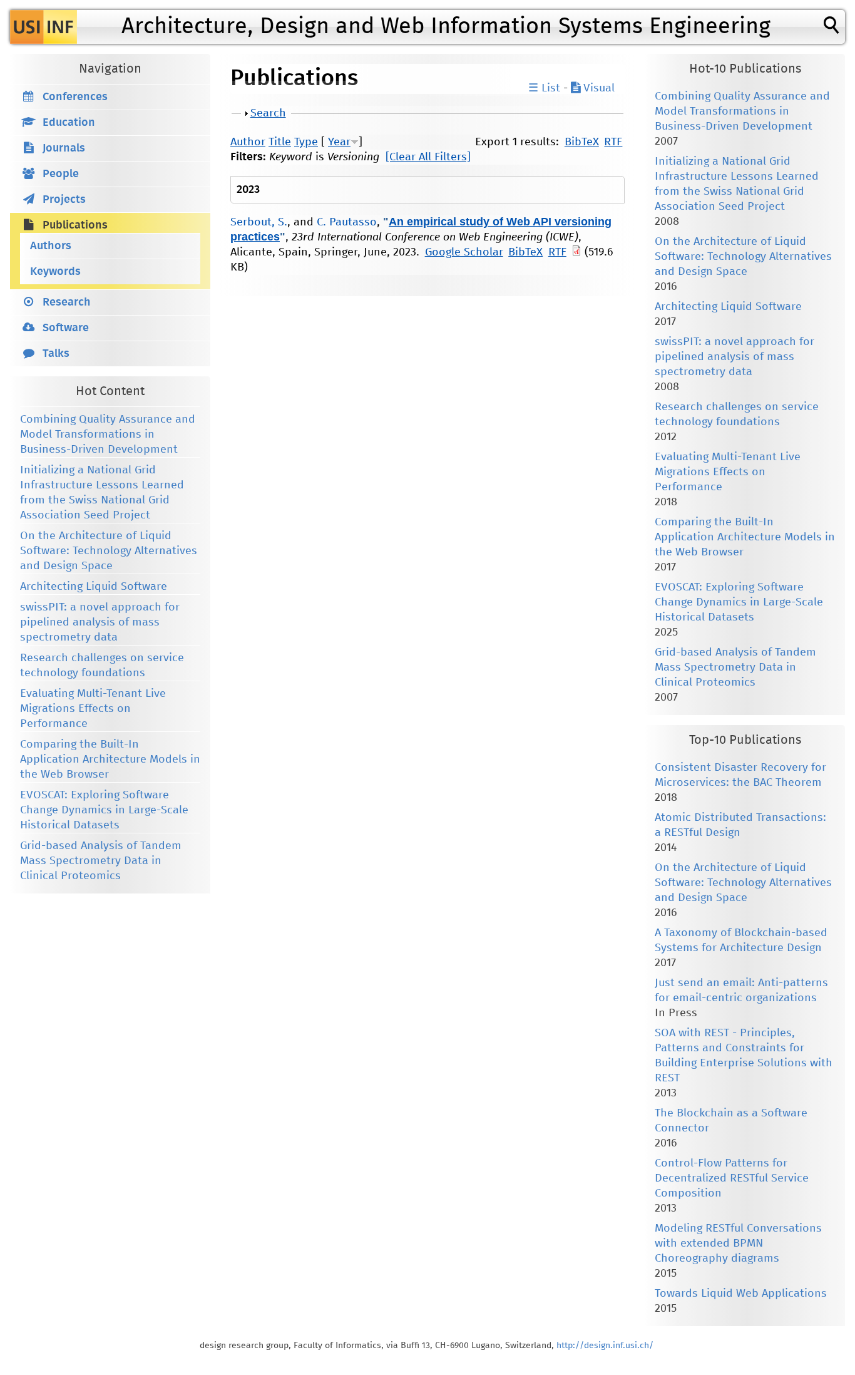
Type (306, 142)
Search (268, 113)
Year (339, 142)
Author (247, 142)
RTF (613, 142)
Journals (64, 148)
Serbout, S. (258, 222)
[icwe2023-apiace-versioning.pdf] (576, 252)
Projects (64, 199)
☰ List (544, 88)
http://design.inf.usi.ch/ (604, 1345)
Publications (75, 225)
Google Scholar (464, 252)
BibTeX (582, 142)
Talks (56, 353)
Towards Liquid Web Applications (741, 1293)
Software (66, 328)
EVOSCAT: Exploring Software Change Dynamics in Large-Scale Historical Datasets (104, 810)
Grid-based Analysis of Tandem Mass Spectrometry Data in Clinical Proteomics (101, 861)
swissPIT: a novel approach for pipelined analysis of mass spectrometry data (100, 622)
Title (280, 142)
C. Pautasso (347, 222)
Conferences (75, 97)
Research (67, 302)
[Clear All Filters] (428, 157)
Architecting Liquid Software (93, 586)
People (61, 174)
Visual (597, 88)
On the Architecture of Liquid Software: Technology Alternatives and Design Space (108, 551)
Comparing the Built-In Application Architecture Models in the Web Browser (110, 759)
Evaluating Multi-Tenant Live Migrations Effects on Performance (93, 708)
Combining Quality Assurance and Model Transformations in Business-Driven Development (107, 434)
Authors (50, 246)
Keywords (55, 271)
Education (69, 122)
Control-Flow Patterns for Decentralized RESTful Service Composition (732, 1178)
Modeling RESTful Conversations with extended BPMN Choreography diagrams (738, 1243)
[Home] (43, 27)
